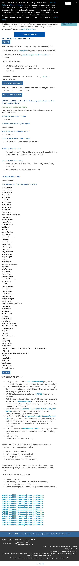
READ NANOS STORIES (12, 95)
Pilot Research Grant (35, 381)
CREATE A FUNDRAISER (12, 83)
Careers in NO (48, 534)
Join (69, 534)
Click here (46, 77)
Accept (68, 3)
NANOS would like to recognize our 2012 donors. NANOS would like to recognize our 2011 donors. (23, 523)
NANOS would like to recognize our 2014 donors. (23, 518)
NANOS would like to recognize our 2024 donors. (23, 497)
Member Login (60, 534)
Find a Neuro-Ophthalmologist (31, 534)
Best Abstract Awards (30, 428)
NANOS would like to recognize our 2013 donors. (23, 520)
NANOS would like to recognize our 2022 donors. (23, 501)
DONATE (6, 42)
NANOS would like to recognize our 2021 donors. (23, 503)
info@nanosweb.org (28, 29)
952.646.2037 (8, 543)
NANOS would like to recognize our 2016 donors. (23, 514)
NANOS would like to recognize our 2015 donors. (23, 516)
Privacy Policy (64, 551)
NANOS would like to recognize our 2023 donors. (23, 499)
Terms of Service (54, 551)
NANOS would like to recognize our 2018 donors (22, 510)
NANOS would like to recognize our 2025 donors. (23, 495)
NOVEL (39, 394)
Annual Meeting (24, 401)
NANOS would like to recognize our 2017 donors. (23, 512)
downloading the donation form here (35, 55)
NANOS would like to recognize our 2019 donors (22, 507)
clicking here (23, 51)
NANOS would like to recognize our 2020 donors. (23, 505)
